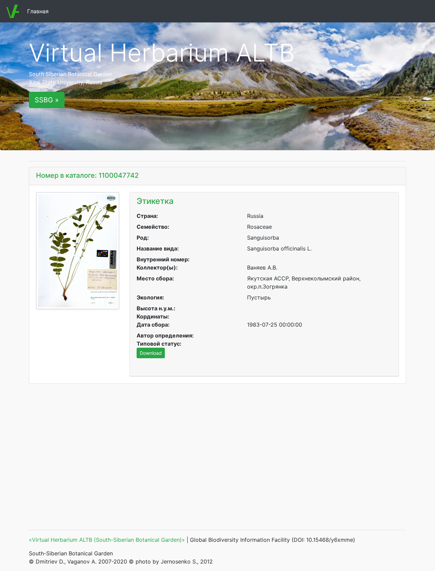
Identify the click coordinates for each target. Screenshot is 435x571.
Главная (39, 11)
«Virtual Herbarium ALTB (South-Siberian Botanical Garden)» (107, 539)
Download (151, 353)
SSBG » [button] (47, 100)
